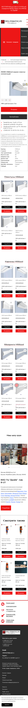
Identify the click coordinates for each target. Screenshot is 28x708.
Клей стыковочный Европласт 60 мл (6, 576)
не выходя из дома (11, 606)
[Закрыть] (26, 696)
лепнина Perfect (15, 495)
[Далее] (25, 456)
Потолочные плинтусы (18, 60)
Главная (3, 60)
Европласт (20, 491)
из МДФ (11, 499)
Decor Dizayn (23, 493)
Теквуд (18, 502)
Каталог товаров (6, 673)
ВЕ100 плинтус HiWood (7, 230)
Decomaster (8, 493)
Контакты (24, 36)
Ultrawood (15, 493)
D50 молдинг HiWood (7, 363)
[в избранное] (24, 80)
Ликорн (13, 502)
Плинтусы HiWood (14, 177)
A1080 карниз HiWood (21, 315)
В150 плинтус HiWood (7, 195)
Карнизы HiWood (14, 261)
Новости (4, 687)
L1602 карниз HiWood (7, 315)
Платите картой (10, 603)
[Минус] (2, 100)
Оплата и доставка (7, 680)
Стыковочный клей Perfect (20, 576)
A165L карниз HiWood (21, 280)
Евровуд (7, 495)
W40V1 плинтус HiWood (19, 231)
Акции (4, 677)
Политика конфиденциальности (10, 682)
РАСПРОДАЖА (6, 694)
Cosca (2, 495)
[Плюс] (9, 100)
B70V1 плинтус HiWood (21, 195)
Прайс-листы (5, 691)
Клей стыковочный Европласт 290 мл (20, 539)
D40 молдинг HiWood (7, 398)
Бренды (4, 675)
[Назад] (3, 456)
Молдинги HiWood (14, 344)
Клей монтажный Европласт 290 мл (6, 539)
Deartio (8, 502)
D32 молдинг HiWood (21, 398)
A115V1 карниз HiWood (7, 280)
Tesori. (12, 497)
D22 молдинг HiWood (21, 363)
